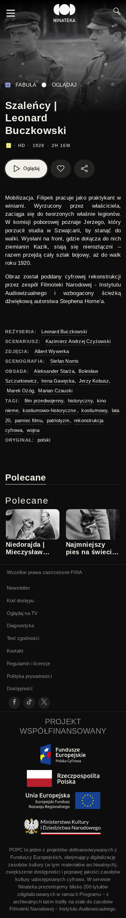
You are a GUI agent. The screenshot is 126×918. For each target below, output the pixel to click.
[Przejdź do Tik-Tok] (29, 702)
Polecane (25, 477)
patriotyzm (58, 420)
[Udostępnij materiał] (84, 169)
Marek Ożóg (20, 390)
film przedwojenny (44, 400)
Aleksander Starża (54, 371)
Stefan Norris (64, 361)
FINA (76, 572)
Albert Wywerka (52, 351)
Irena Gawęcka (58, 381)
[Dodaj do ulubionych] (60, 169)
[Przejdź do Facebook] (14, 702)
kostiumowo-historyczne (50, 410)
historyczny (80, 400)
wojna (33, 430)
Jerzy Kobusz (94, 381)
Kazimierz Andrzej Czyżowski (78, 341)
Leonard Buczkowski (64, 331)
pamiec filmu (28, 420)
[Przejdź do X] (44, 702)
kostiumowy (94, 410)
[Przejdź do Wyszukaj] (117, 13)
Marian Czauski (55, 390)
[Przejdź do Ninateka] (65, 13)
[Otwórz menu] (10, 12)
